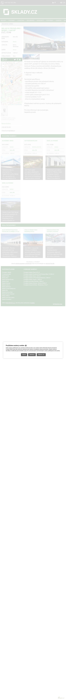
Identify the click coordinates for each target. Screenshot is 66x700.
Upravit (24, 354)
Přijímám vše (41, 354)
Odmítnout (31, 354)
